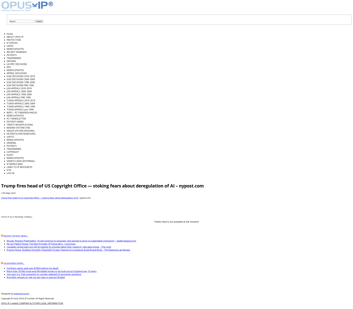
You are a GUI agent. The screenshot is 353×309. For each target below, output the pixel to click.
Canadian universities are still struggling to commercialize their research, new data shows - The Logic (59, 246)
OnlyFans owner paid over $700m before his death (33, 268)
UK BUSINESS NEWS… (14, 263)
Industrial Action (21, 293)
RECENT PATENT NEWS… (16, 235)
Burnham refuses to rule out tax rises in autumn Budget (36, 277)
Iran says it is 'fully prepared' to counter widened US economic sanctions (44, 274)
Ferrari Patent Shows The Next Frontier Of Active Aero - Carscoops (41, 243)
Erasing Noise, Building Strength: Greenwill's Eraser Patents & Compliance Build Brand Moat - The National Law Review (68, 249)
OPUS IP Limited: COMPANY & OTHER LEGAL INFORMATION (32, 303)
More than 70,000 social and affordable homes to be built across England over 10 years (52, 271)
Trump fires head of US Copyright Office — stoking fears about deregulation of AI (39, 197)
